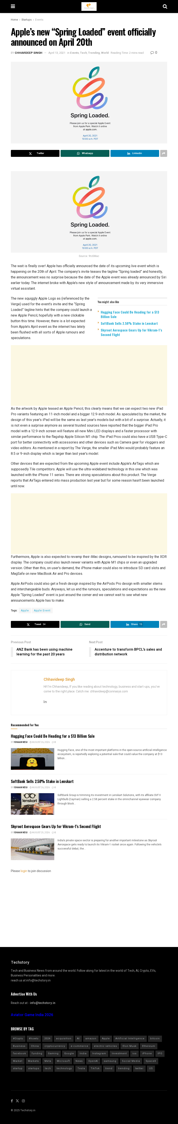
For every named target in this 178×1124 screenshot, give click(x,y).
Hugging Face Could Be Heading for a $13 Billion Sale (130, 314)
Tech (83, 53)
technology (64, 1068)
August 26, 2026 (41, 742)
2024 (47, 1038)
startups (33, 1068)
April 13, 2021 (56, 53)
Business (19, 1046)
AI (78, 1038)
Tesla (81, 1068)
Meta (47, 1061)
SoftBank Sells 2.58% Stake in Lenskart (129, 323)
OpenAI (93, 1061)
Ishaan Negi (21, 742)
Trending (94, 53)
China (35, 1046)
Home (14, 20)
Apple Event (42, 610)
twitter (139, 1068)
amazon (90, 1038)
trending (124, 1068)
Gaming (53, 1053)
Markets (33, 1061)
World (105, 53)
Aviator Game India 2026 (32, 1015)
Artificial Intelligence (130, 1038)
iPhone (147, 1053)
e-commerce (79, 1046)
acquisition (63, 1038)
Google (69, 1053)
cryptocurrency (54, 1046)
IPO (160, 1053)
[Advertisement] (89, 375)
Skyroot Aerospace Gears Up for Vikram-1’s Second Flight (131, 332)
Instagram (99, 1053)
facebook (19, 1053)
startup (18, 1068)
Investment (119, 1053)
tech (48, 1068)
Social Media (131, 1061)
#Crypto (18, 1038)
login (24, 871)
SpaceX (151, 1061)
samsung (110, 1061)
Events (39, 20)
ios (134, 1053)
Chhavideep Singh (28, 53)
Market (17, 1061)
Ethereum (148, 1046)
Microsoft (63, 1061)
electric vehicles (105, 1046)
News (79, 1061)
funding (37, 1053)
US (151, 1068)
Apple (25, 610)
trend (108, 1068)
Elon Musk (130, 1046)
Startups (26, 20)
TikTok (95, 1068)
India (83, 1053)
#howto (34, 1038)
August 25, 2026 (41, 832)
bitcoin (155, 1038)
